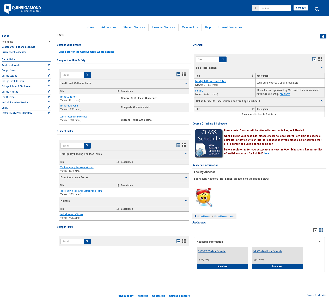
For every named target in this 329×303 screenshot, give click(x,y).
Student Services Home (224, 216)
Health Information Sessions (16, 102)
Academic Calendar (11, 65)
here (266, 153)
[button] (186, 83)
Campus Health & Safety (71, 60)
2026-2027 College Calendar (212, 251)
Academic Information (205, 165)
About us (143, 296)
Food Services (9, 97)
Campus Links (65, 227)
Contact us (158, 296)
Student (199, 90)
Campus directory (179, 296)
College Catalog (9, 75)
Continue (301, 7)
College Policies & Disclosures (17, 86)
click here (285, 94)
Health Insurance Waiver (71, 214)
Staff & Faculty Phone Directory (17, 113)
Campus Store (9, 70)
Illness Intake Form (69, 105)
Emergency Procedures (14, 52)
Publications (199, 222)
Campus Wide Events (69, 45)
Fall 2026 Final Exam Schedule (267, 251)
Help (208, 27)
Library (5, 107)
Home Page (7, 41)
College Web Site (10, 91)
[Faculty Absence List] (204, 197)
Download (232, 266)
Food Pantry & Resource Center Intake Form (81, 191)
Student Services (134, 27)
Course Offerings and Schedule (18, 47)
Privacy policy (125, 296)
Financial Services (163, 27)
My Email (197, 45)
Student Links (65, 131)
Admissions (108, 27)
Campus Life (190, 27)
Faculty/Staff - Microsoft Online (210, 81)
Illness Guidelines (68, 96)
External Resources (230, 27)
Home (90, 27)
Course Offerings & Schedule (209, 123)
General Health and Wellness (73, 116)
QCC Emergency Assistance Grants (77, 167)
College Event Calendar (13, 81)
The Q (5, 36)
